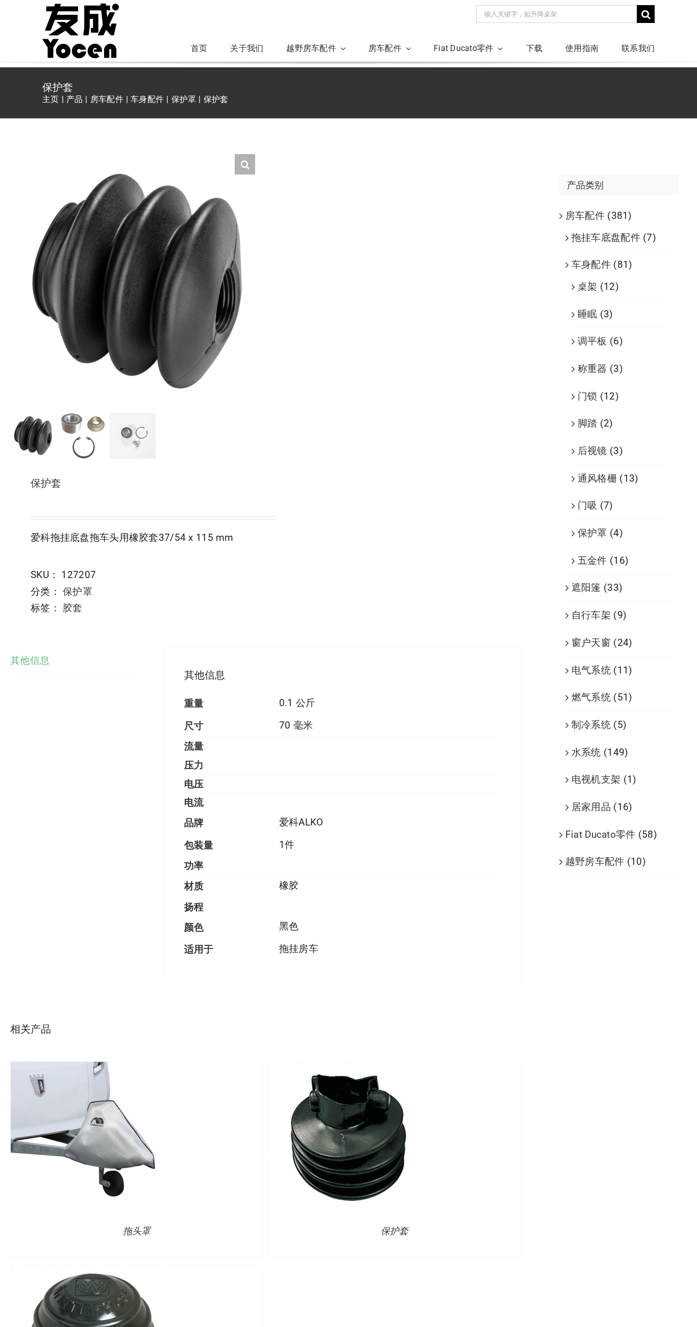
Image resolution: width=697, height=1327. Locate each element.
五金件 (592, 560)
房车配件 (585, 215)
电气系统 (591, 670)
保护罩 (77, 591)
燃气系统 (591, 697)
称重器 (592, 368)
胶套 (73, 608)
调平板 (592, 341)
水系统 (586, 752)
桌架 (588, 286)
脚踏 (588, 423)
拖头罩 (137, 1231)
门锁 (588, 396)
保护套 (394, 1231)
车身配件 (591, 264)
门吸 (588, 505)
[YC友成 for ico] (80, 8)
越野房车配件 (595, 861)
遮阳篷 (586, 587)
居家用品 (591, 807)
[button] (245, 164)
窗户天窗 (591, 642)
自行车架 (591, 615)
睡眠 (588, 314)
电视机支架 (595, 779)
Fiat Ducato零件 (600, 834)
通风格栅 (597, 478)
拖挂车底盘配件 (605, 237)
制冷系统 (591, 725)
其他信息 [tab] (29, 660)
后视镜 (592, 451)
